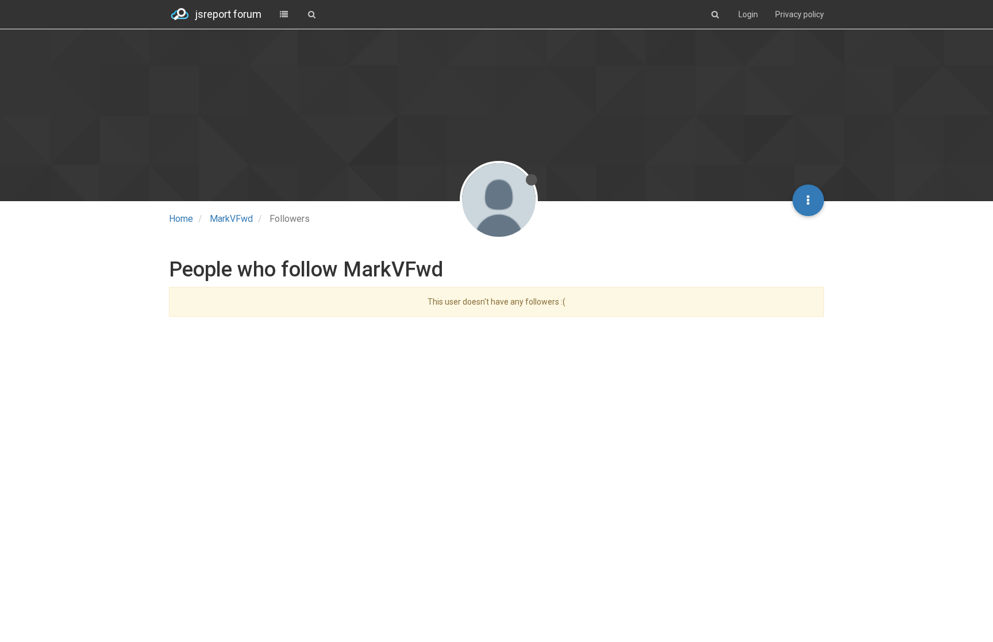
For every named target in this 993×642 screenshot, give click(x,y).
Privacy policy (799, 14)
